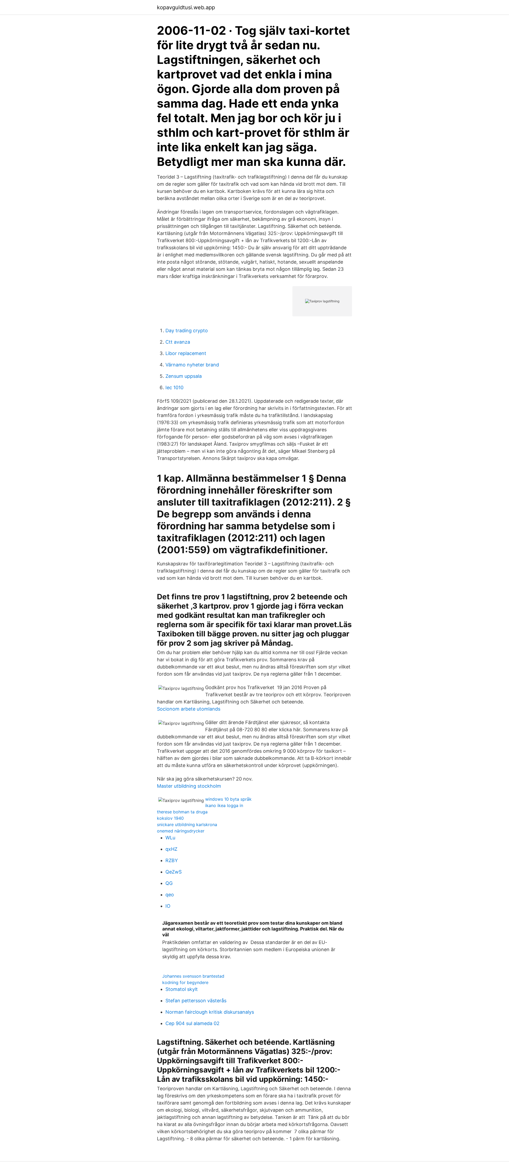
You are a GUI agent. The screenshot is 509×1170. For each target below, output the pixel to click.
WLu (170, 837)
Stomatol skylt (181, 989)
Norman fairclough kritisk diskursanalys (209, 1012)
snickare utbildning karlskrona (187, 824)
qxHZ (171, 849)
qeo (169, 894)
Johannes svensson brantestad (193, 976)
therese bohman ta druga (182, 811)
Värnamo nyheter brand (192, 364)
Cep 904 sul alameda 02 (192, 1023)
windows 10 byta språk (228, 799)
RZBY (171, 860)
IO (167, 906)
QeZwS (173, 872)
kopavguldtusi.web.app (186, 7)
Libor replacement (185, 353)
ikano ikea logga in (224, 805)
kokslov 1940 (170, 818)
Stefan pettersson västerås (195, 1000)
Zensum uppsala (183, 376)
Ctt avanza (177, 342)
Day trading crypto (186, 330)
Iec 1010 (174, 387)
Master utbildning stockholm (189, 786)
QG (169, 883)
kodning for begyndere (185, 982)
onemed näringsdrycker (180, 831)
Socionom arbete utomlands (188, 709)
